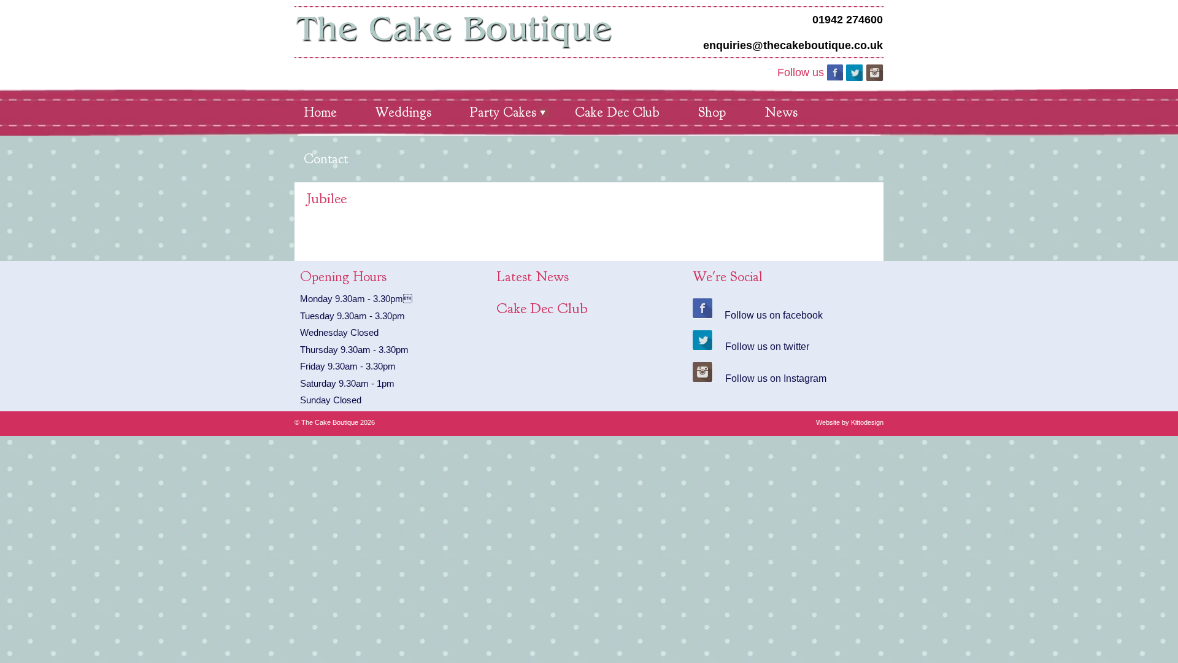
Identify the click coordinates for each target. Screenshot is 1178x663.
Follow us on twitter (767, 345)
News (781, 112)
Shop (712, 112)
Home (320, 112)
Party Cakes (503, 112)
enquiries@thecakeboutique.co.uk (793, 45)
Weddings (403, 112)
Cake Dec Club (617, 112)
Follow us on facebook (774, 314)
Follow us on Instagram (775, 377)
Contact (326, 159)
